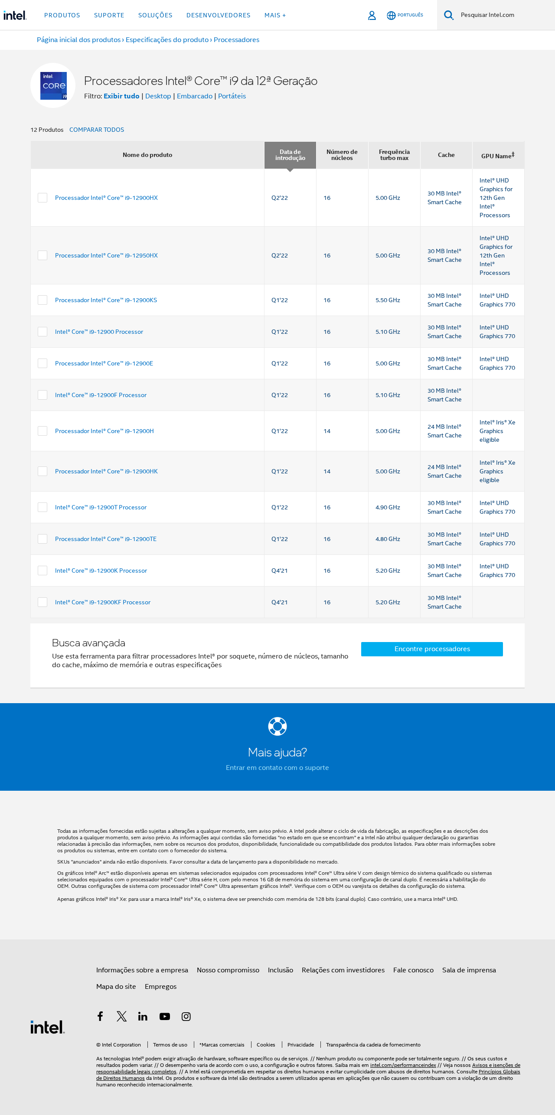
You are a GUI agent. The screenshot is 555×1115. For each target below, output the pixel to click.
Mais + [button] (275, 15)
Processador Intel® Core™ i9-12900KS (106, 300)
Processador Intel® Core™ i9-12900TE (106, 539)
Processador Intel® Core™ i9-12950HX (106, 255)
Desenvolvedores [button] (218, 15)
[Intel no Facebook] (100, 1018)
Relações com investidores (343, 970)
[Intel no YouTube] (164, 1018)
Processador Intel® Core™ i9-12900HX (106, 198)
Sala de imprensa (469, 970)
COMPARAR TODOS (96, 130)
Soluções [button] (155, 15)
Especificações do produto (167, 40)
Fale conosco (413, 970)
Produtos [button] (62, 15)
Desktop (158, 96)
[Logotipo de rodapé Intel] (47, 1026)
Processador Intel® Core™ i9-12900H (104, 431)
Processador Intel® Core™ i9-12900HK (106, 471)
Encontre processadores (432, 649)
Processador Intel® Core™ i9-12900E (104, 363)
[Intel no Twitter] (121, 1018)
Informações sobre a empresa (142, 970)
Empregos (160, 986)
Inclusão (280, 970)
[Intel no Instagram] (186, 1018)
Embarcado (194, 96)
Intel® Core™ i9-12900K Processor (101, 570)
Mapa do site (116, 986)
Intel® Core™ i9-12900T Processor (101, 507)
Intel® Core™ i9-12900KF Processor (102, 602)
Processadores (236, 40)
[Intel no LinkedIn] (143, 1018)
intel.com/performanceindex (403, 1065)
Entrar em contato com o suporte (277, 767)
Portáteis (232, 96)
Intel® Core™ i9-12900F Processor (101, 395)
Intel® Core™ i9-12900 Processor (99, 332)
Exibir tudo (122, 96)
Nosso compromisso (228, 970)
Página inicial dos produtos (79, 40)
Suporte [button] (109, 15)
